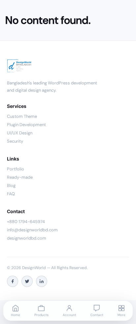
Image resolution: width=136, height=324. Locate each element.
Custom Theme (22, 116)
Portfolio (15, 169)
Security (15, 141)
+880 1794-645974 (26, 221)
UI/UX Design (19, 133)
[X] (27, 281)
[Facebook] (12, 281)
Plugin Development (26, 124)
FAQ (11, 194)
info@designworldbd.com (32, 230)
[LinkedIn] (41, 281)
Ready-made (20, 177)
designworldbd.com (26, 238)
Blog (11, 185)
